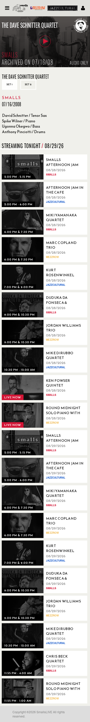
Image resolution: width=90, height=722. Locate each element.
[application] (45, 41)
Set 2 (28, 84)
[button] (45, 41)
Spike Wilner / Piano (18, 121)
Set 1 (9, 84)
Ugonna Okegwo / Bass (21, 126)
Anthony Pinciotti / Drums (23, 132)
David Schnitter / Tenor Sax (24, 115)
